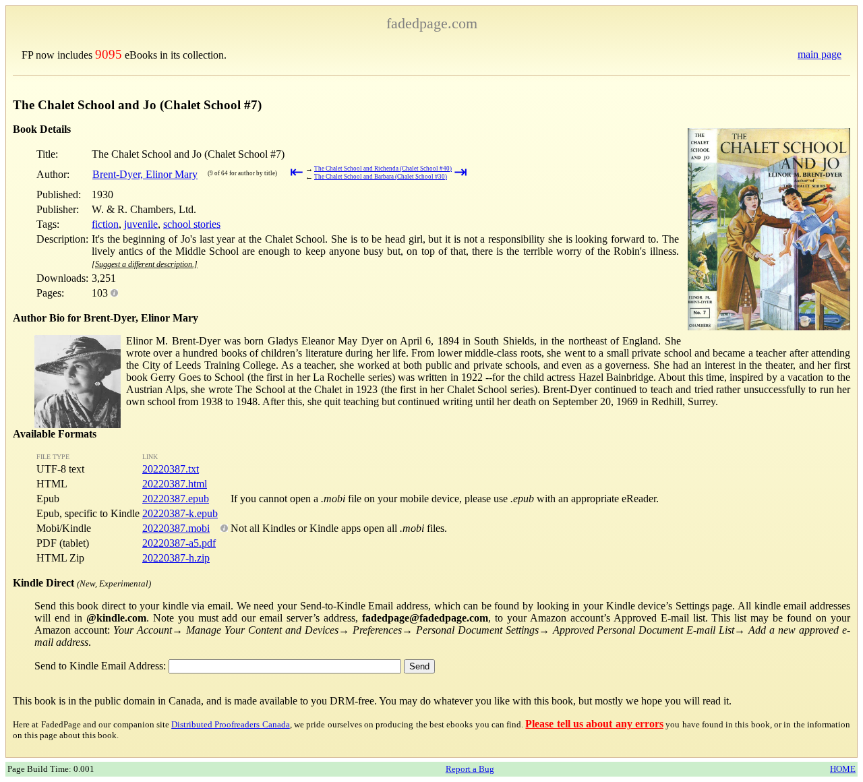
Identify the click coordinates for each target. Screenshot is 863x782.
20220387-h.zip (176, 558)
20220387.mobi (176, 528)
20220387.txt (170, 469)
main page (819, 54)
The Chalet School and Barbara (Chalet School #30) (380, 176)
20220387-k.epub (180, 513)
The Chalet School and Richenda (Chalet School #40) (383, 168)
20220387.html (174, 483)
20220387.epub (175, 498)
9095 (108, 54)
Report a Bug (470, 769)
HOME (843, 769)
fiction (105, 224)
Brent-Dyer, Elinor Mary (145, 174)
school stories (191, 224)
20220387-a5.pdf (179, 543)
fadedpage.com (431, 23)
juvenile (141, 224)
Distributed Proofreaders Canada (230, 724)
